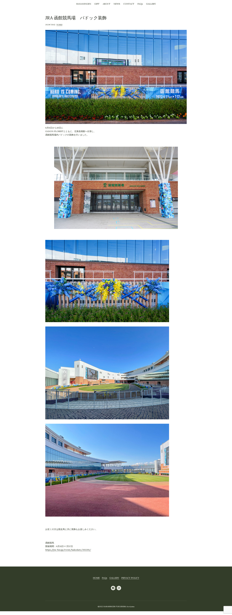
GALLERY (114, 577)
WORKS (59, 25)
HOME (96, 577)
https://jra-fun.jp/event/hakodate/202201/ (68, 549)
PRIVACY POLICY (130, 577)
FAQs (104, 577)
